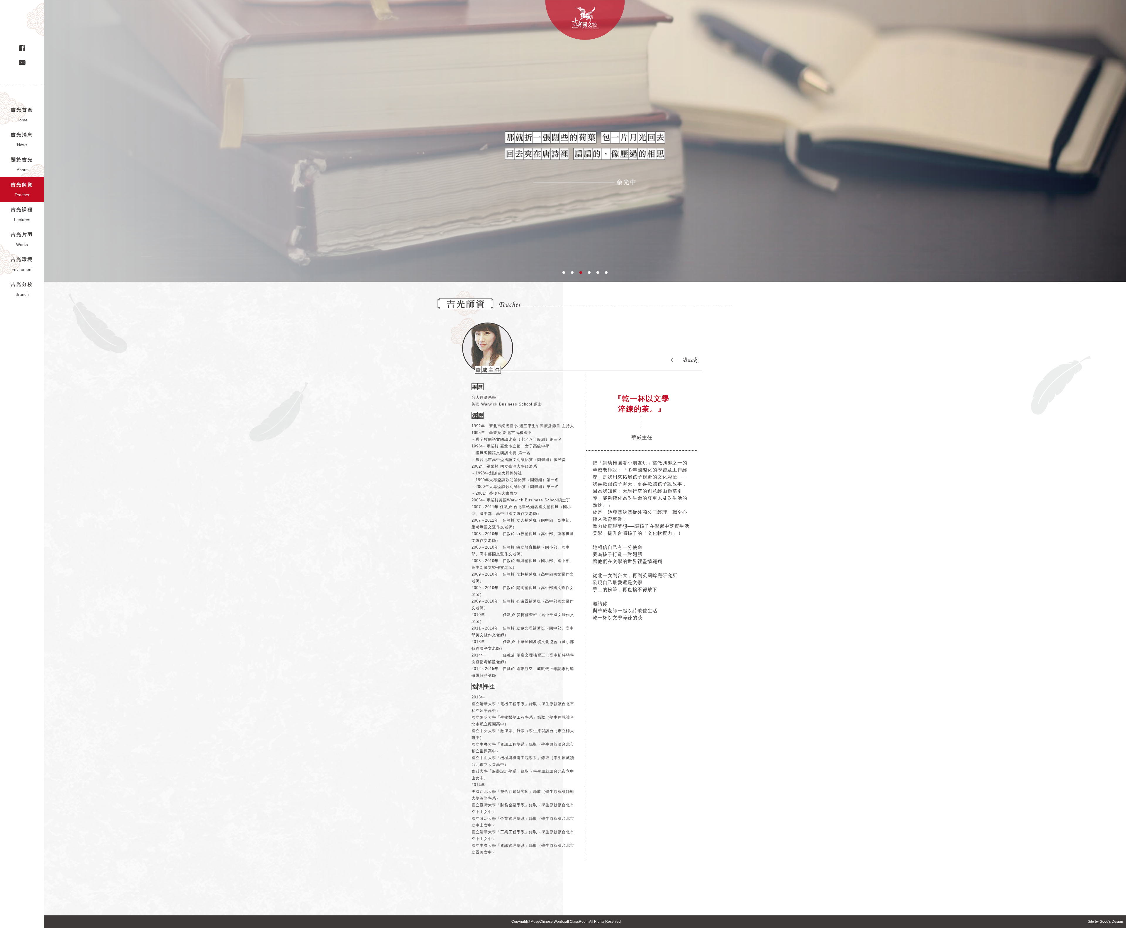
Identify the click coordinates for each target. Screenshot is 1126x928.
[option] (585, 141)
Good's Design (1111, 921)
